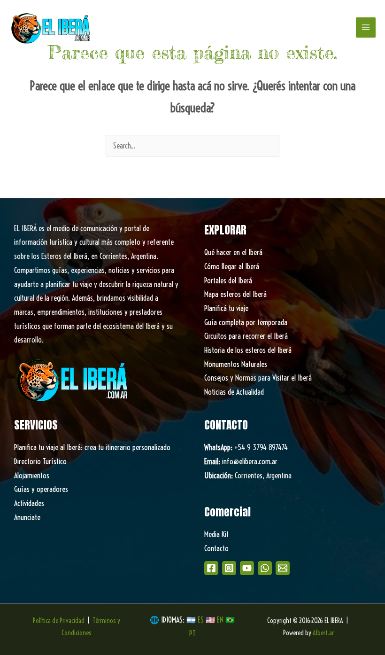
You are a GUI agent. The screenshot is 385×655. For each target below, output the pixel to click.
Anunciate (27, 517)
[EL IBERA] (51, 27)
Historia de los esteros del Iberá (248, 350)
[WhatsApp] (265, 568)
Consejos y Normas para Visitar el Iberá (258, 377)
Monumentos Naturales (235, 364)
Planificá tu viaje (226, 308)
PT (192, 633)
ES (202, 619)
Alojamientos (31, 475)
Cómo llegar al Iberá (231, 266)
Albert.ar (323, 633)
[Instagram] (229, 568)
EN (220, 619)
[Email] (283, 568)
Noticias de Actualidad (234, 392)
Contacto (216, 548)
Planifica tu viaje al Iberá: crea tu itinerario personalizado (92, 447)
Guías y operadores (41, 489)
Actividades (29, 503)
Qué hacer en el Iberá (233, 252)
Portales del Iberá (228, 280)
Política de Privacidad (59, 620)
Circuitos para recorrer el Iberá (246, 336)
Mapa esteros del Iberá (235, 294)
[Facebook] (211, 568)
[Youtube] (247, 568)
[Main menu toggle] (366, 27)
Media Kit (216, 534)
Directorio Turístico (40, 461)
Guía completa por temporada (245, 322)
